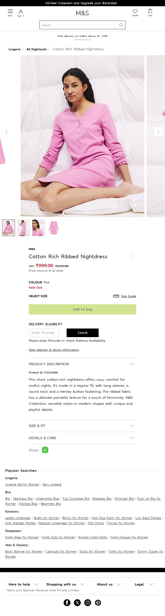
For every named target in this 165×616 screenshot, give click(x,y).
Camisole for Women (61, 551)
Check (83, 332)
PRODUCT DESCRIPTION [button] (49, 364)
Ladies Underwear (18, 518)
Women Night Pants (92, 537)
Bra (7, 498)
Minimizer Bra (124, 498)
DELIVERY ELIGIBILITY (46, 324)
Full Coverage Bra (76, 498)
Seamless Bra (23, 498)
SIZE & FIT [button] (37, 425)
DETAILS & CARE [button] (42, 438)
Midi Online (96, 523)
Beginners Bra (51, 504)
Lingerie (15, 49)
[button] (158, 131)
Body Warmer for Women (23, 551)
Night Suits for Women (58, 537)
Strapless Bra (102, 498)
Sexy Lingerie (52, 484)
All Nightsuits (36, 49)
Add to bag (82, 309)
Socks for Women (92, 551)
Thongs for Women (121, 523)
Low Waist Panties (148, 518)
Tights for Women (121, 551)
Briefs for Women (46, 518)
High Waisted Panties (20, 523)
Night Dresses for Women (129, 537)
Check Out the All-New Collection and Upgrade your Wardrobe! (63, 3)
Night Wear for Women (22, 537)
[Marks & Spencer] (82, 16)
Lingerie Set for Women (22, 484)
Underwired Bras (48, 498)
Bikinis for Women (76, 518)
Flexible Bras (28, 504)
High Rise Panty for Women (112, 518)
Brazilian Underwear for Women (62, 523)
